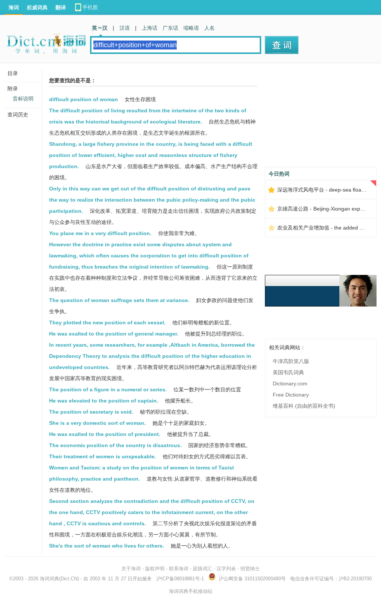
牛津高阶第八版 (291, 361)
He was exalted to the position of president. (104, 434)
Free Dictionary (291, 395)
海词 (14, 7)
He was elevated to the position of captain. (103, 401)
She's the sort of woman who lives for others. (106, 546)
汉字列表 (226, 568)
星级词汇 (202, 568)
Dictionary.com (290, 384)
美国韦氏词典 (288, 372)
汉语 (124, 28)
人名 (209, 28)
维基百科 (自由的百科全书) (304, 406)
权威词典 (37, 7)
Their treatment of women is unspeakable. (102, 456)
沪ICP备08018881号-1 (180, 578)
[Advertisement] (321, 117)
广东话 (170, 28)
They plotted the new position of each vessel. (107, 322)
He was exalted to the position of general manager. (113, 334)
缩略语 (191, 28)
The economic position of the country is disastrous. (115, 445)
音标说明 (23, 99)
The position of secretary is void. (91, 412)
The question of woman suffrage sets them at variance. (119, 300)
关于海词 (131, 568)
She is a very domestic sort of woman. (97, 423)
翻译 (60, 7)
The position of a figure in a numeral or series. (108, 389)
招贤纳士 (250, 568)
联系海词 (178, 568)
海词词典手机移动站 (190, 591)
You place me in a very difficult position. (100, 233)
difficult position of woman (83, 99)
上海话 (149, 28)
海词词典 (49, 578)
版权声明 (154, 568)
